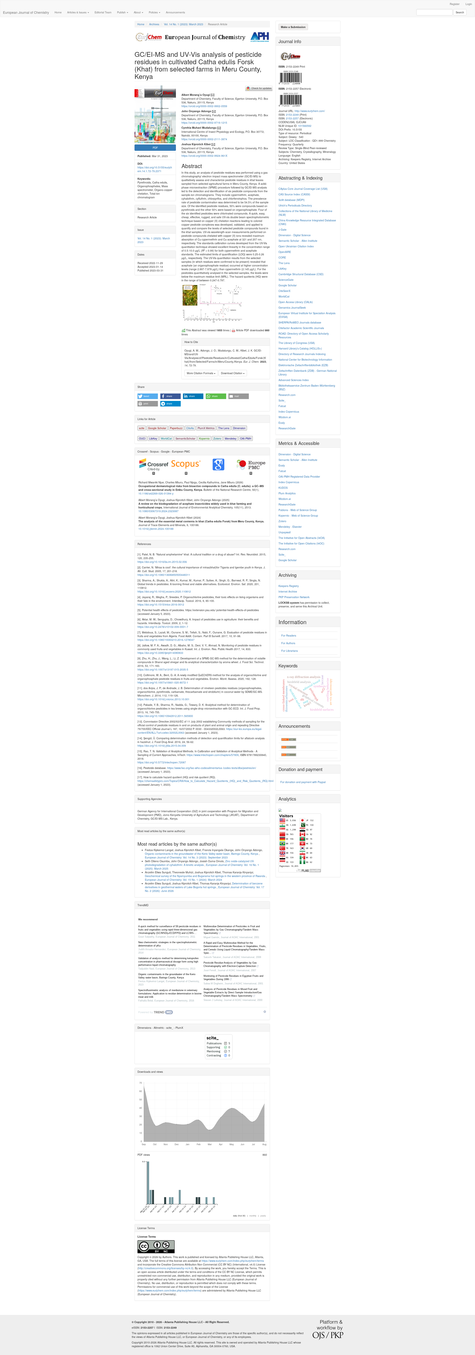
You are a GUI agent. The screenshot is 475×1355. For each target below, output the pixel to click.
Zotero (217, 438)
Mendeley (230, 438)
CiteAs (190, 428)
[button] (147, 396)
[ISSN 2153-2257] (290, 99)
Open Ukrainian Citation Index (296, 246)
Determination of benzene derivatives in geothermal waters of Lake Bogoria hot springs (204, 885)
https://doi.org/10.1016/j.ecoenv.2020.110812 (164, 591)
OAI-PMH (245, 438)
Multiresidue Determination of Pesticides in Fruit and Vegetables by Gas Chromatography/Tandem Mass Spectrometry (232, 929)
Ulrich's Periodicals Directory (295, 205)
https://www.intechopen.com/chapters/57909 (213, 755)
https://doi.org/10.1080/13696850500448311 (163, 575)
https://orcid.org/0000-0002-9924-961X (204, 155)
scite (141, 428)
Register (455, 4)
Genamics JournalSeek (292, 307)
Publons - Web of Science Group (298, 510)
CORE (282, 257)
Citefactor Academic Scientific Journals (301, 328)
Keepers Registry (289, 586)
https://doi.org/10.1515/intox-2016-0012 (160, 604)
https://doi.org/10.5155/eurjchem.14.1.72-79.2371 (154, 169)
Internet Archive (288, 591)
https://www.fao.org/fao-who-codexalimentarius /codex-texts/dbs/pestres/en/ (211, 768)
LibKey (153, 438)
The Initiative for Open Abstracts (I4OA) (302, 538)
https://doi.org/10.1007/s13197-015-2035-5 (162, 669)
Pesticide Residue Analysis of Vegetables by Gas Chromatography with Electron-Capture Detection (230, 964)
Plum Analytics (287, 493)
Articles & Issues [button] (77, 12)
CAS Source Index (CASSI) (294, 194)
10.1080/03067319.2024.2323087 (158, 511)
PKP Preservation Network (294, 597)
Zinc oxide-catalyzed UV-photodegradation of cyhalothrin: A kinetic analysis (199, 863)
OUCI (142, 438)
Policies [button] (153, 12)
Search (460, 12)
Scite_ (282, 400)
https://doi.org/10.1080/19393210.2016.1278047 (165, 640)
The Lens (223, 428)
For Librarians (289, 651)
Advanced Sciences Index (294, 380)
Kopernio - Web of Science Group (298, 515)
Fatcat (282, 406)
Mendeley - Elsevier (290, 526)
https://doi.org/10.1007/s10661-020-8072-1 (162, 682)
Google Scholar (157, 428)
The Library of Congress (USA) (297, 343)
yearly (263, 1215)
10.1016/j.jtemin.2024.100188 (155, 529)
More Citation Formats (200, 373)
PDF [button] (155, 147)
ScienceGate (286, 280)
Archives (154, 24)
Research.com (287, 395)
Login (469, 4)
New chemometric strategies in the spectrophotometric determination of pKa (167, 944)
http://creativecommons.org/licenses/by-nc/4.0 (165, 1268)
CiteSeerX (284, 291)
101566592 (304, 126)
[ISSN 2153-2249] (290, 77)
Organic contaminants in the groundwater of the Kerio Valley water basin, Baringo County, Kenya (202, 853)
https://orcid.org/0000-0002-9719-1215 (204, 122)
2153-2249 (292, 114)
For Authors (288, 643)
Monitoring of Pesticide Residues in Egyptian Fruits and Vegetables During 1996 (233, 978)
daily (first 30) (239, 1215)
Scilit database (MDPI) (292, 200)
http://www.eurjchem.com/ (310, 111)
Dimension (239, 428)
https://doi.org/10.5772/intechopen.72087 (161, 762)
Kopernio (204, 438)
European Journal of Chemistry (26, 12)
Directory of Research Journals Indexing (302, 354)
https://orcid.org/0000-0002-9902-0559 (204, 106)
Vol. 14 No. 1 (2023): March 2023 (183, 24)
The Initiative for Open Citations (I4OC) (301, 543)
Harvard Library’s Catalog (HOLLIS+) (300, 348)
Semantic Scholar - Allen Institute (298, 241)
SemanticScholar (185, 438)
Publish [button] (121, 12)
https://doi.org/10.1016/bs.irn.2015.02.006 (162, 562)
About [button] (137, 12)
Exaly (282, 422)
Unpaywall (285, 532)
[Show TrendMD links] (264, 1011)
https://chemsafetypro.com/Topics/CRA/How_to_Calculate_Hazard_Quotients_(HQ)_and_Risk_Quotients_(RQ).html (205, 781)
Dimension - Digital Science (295, 235)
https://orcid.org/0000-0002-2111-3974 (204, 139)
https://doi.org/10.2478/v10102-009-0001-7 (162, 627)
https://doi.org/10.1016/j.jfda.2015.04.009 (161, 745)
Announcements (175, 12)
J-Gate (282, 229)
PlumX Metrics (206, 428)
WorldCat (166, 438)
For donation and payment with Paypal (303, 782)
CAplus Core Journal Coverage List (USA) (303, 189)
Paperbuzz (176, 428)
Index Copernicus (289, 411)
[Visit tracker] (280, 809)
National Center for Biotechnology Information (305, 359)
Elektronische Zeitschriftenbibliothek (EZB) (303, 365)
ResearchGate (287, 428)
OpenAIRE (285, 252)
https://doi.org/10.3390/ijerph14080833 (160, 653)
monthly (252, 1215)
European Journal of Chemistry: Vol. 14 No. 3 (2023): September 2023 (186, 857)
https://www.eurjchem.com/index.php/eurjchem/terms (233, 1261)
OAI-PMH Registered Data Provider (299, 476)
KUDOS (283, 487)
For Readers (288, 635)
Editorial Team (103, 12)
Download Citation (232, 373)
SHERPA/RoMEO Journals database (300, 322)
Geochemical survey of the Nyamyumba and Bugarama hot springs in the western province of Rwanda (205, 876)
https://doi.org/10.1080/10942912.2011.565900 (165, 716)
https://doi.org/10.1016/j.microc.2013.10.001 (163, 699)
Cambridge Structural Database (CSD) (301, 274)
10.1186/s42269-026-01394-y (155, 493)
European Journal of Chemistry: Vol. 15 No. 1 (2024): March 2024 (183, 879)
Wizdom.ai (285, 417)
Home (58, 12)
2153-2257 (292, 118)
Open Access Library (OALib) (296, 302)
